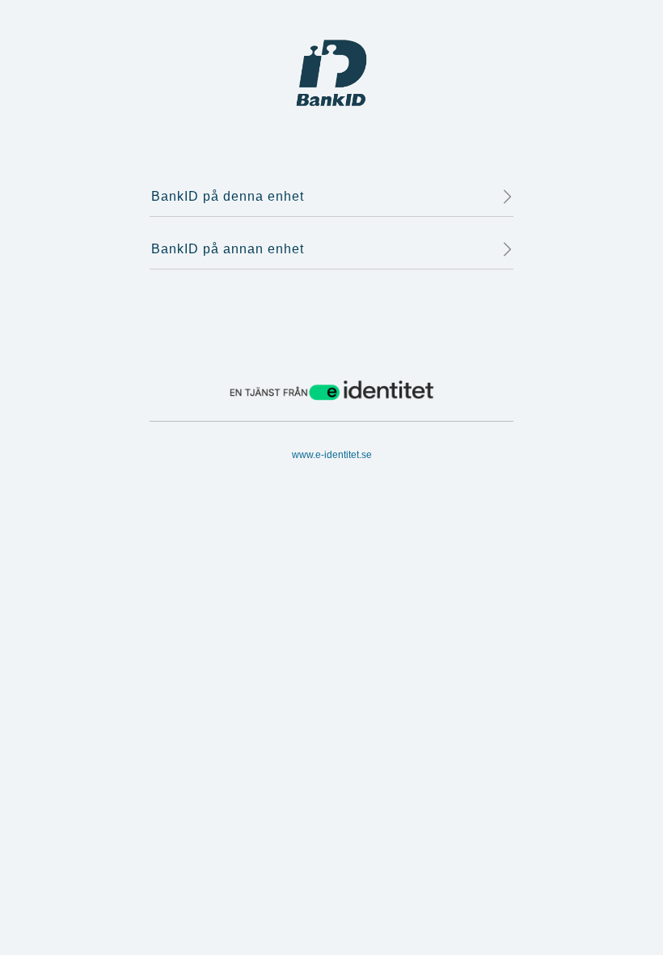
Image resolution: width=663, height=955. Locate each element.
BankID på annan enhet (227, 249)
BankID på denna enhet (227, 196)
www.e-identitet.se (332, 455)
